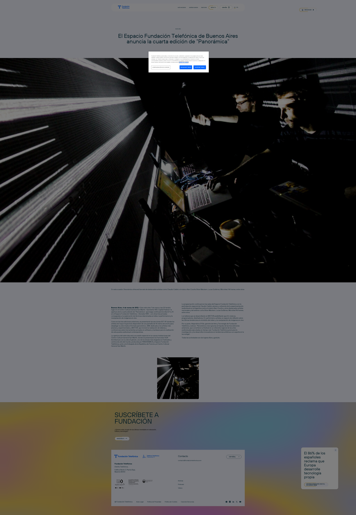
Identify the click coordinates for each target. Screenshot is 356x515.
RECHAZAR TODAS (186, 67)
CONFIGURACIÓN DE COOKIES (160, 67)
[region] (179, 62)
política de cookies (183, 62)
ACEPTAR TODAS (199, 67)
